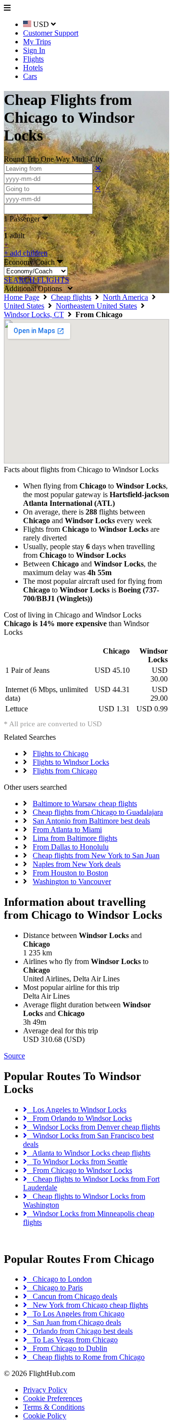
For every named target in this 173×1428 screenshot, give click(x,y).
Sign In (34, 50)
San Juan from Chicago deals (74, 1322)
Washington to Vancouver (72, 881)
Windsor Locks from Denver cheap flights (93, 1127)
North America (125, 297)
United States (24, 306)
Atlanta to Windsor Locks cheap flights (88, 1153)
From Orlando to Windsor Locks (79, 1118)
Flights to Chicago (60, 753)
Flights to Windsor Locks (71, 762)
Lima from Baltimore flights (75, 838)
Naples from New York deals (77, 864)
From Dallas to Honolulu (71, 847)
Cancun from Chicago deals (72, 1296)
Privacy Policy (45, 1390)
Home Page (21, 297)
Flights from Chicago (65, 771)
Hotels (33, 68)
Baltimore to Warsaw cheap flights (85, 803)
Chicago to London (59, 1279)
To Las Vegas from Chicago (72, 1340)
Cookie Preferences (52, 1398)
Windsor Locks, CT (34, 314)
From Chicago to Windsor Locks (79, 1170)
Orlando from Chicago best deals (80, 1331)
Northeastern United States (96, 306)
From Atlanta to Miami (67, 829)
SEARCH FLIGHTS (36, 280)
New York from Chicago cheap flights (87, 1305)
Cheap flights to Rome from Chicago (86, 1357)
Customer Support (50, 33)
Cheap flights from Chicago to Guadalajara (98, 812)
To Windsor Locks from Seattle (77, 1162)
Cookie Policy (44, 1416)
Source (14, 1056)
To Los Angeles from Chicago (75, 1314)
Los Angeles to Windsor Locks (76, 1110)
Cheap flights (71, 297)
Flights (33, 59)
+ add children (26, 253)
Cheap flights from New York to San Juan (96, 855)
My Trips (37, 42)
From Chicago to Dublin (67, 1348)
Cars (30, 76)
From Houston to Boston (70, 873)
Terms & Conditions (54, 1407)
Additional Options (36, 288)
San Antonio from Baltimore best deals (91, 821)
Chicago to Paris (55, 1288)
